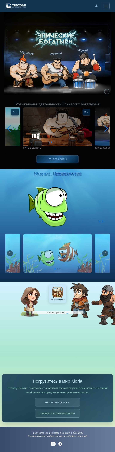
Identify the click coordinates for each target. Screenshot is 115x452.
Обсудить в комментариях (57, 413)
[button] (96, 6)
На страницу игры (57, 402)
